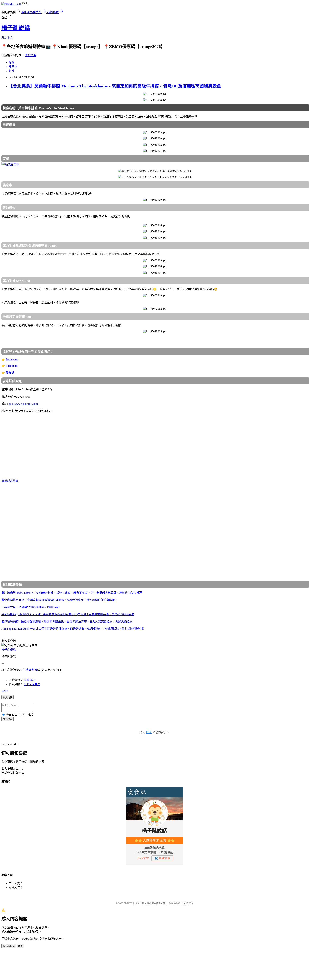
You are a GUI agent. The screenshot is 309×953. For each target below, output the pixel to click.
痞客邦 (30, 669)
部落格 (13, 66)
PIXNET (128, 903)
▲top (4, 690)
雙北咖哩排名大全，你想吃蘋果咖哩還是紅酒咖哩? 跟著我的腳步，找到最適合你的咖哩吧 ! (59, 599)
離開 (20, 946)
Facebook (12, 365)
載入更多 (7, 697)
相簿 (11, 62)
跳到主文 (7, 37)
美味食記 (29, 679)
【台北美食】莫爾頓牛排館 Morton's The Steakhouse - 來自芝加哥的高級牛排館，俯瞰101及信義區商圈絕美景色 (115, 86)
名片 (11, 70)
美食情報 (30, 55)
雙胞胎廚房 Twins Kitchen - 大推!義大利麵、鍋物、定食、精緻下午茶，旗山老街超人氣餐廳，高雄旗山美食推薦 (71, 592)
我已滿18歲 (9, 946)
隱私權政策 (174, 903)
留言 (38, 669)
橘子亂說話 (15, 27)
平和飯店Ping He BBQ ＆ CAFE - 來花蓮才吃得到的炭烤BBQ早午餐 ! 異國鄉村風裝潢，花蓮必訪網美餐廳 (67, 614)
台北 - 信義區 (32, 684)
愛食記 (10, 372)
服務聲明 (188, 903)
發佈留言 (7, 719)
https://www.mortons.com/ (23, 403)
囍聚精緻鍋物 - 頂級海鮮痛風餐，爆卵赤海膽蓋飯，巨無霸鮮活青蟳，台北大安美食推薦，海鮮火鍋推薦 (67, 621)
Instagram (12, 359)
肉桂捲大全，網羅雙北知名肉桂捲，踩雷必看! (30, 607)
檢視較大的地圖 (9, 480)
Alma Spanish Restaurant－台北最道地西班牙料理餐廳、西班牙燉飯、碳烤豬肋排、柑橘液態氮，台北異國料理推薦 (72, 628)
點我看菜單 (12, 164)
